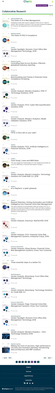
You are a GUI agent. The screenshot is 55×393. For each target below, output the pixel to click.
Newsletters (32, 383)
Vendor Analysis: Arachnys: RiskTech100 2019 (29, 221)
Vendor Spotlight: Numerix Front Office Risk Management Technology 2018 (28, 319)
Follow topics (24, 383)
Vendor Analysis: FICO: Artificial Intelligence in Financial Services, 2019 (29, 148)
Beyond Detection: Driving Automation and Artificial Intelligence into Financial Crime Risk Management (32, 203)
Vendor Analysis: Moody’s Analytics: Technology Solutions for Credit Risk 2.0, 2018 (30, 175)
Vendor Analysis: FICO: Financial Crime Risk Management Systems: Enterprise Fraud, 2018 (30, 235)
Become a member (42, 5)
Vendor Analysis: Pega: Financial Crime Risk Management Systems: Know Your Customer (29, 305)
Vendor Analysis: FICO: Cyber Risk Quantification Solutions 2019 (30, 106)
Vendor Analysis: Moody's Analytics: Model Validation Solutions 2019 (28, 120)
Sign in (51, 5)
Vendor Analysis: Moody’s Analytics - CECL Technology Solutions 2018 (28, 333)
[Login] (52, 1)
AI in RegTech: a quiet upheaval (23, 188)
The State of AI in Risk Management (25, 20)
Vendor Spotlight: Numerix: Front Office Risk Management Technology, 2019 (29, 50)
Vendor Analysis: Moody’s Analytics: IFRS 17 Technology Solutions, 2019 (29, 92)
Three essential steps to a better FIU (26, 262)
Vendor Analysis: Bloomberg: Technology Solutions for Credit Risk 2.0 (31, 291)
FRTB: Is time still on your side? (23, 133)
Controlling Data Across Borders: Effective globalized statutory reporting (28, 64)
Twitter (27, 383)
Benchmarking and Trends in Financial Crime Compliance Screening (29, 78)
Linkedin (30, 383)
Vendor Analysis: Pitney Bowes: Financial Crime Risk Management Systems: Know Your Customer (31, 249)
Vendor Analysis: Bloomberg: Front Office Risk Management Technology (29, 277)
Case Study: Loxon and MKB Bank (25, 160)
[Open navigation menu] (2, 1)
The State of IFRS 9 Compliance (24, 35)
